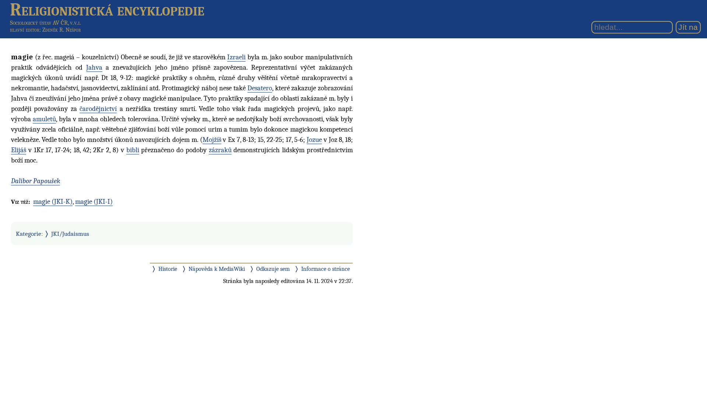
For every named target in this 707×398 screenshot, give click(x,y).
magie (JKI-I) (94, 202)
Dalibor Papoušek (35, 181)
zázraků (220, 150)
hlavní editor (24, 30)
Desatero (259, 88)
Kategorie (28, 233)
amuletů (44, 119)
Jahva (94, 67)
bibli (132, 150)
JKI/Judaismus (70, 233)
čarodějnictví (98, 109)
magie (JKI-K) (53, 202)
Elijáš (18, 150)
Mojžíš (212, 140)
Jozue (314, 140)
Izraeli (236, 57)
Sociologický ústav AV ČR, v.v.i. (45, 22)
